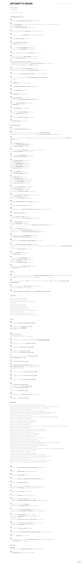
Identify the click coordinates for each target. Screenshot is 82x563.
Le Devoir (37, 277)
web (27, 277)
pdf (29, 277)
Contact (69, 3)
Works (58, 3)
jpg (31, 277)
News (61, 3)
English (15, 9)
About (64, 3)
